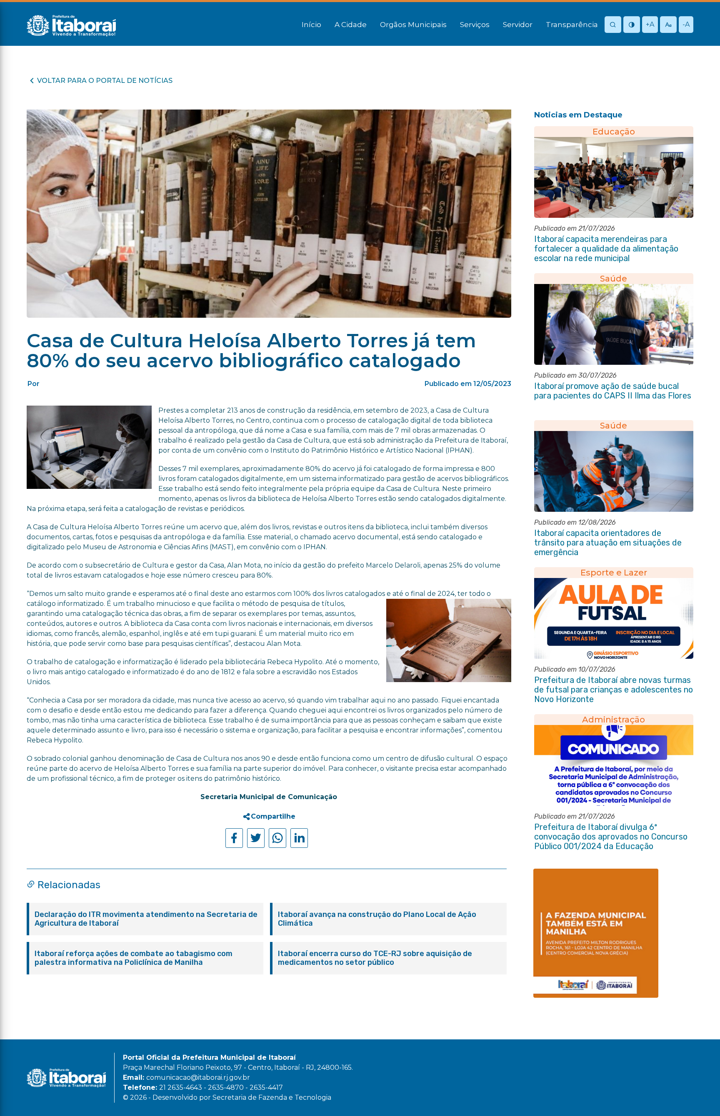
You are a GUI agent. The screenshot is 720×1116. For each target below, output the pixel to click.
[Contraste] (631, 25)
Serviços (475, 24)
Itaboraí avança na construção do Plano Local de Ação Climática (377, 919)
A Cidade (351, 24)
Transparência (572, 24)
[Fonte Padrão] (668, 25)
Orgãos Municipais (413, 24)
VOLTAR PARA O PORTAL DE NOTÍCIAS (104, 81)
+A (650, 24)
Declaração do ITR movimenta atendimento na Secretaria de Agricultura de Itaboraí (146, 919)
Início (311, 24)
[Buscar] (613, 25)
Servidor (517, 24)
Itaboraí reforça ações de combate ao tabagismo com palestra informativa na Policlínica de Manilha (133, 958)
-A (686, 24)
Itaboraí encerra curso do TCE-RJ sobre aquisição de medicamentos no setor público (375, 958)
